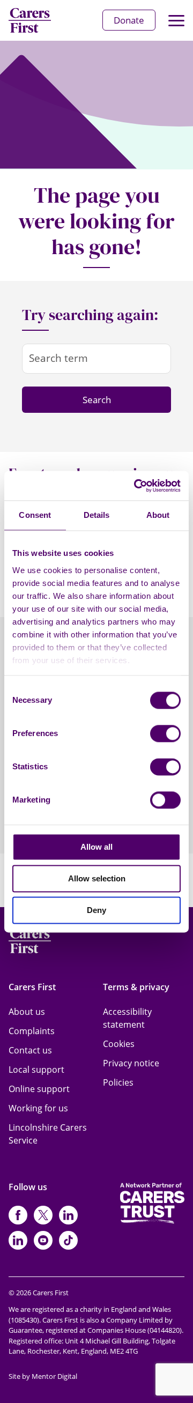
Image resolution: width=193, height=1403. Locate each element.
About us (27, 1012)
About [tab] (158, 514)
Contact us (30, 1050)
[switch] (165, 733)
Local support (36, 1069)
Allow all (96, 846)
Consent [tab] (35, 514)
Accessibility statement (127, 1018)
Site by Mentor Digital (43, 1376)
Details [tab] (97, 514)
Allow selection (96, 878)
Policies (118, 1082)
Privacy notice (131, 1063)
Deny (96, 910)
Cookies (119, 1044)
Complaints (32, 1031)
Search (97, 400)
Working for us (38, 1108)
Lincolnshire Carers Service (48, 1134)
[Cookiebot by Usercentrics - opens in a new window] (136, 486)
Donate (129, 20)
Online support (39, 1089)
